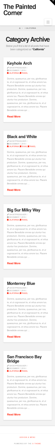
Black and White (22, 136)
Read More (14, 116)
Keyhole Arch (19, 63)
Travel (24, 73)
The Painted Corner (19, 9)
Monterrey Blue (21, 283)
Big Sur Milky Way (23, 210)
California (13, 73)
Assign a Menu (27, 437)
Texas (24, 146)
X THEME (36, 444)
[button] (48, 22)
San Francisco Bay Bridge (24, 359)
